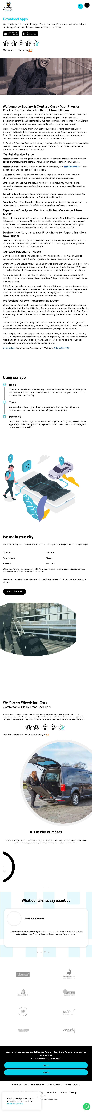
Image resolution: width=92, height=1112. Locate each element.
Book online (9, 347)
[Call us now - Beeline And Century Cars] (80, 6)
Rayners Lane (9, 558)
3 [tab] (44, 952)
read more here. (15, 1103)
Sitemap (73, 1093)
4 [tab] (48, 952)
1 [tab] (37, 952)
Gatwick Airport (72, 1084)
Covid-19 (63, 1093)
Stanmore (7, 563)
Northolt (50, 563)
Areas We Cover (14, 591)
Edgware (50, 552)
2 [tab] (41, 952)
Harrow (6, 552)
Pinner (49, 558)
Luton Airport (37, 1084)
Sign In (46, 1065)
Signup (46, 1072)
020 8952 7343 (61, 347)
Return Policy (51, 1093)
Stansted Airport (54, 1084)
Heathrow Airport (20, 1084)
